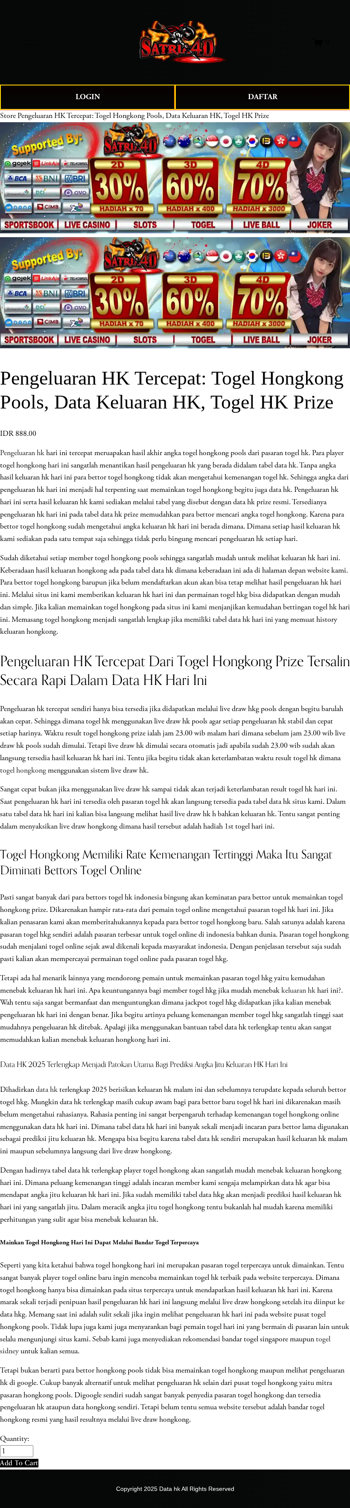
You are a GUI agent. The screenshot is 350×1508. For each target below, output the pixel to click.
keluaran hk (298, 990)
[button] (19, 1463)
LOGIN (88, 96)
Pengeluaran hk (22, 453)
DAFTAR (262, 96)
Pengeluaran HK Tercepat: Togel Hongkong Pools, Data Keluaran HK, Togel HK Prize (143, 116)
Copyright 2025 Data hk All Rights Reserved (175, 1488)
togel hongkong (23, 770)
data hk (47, 1089)
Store (8, 116)
